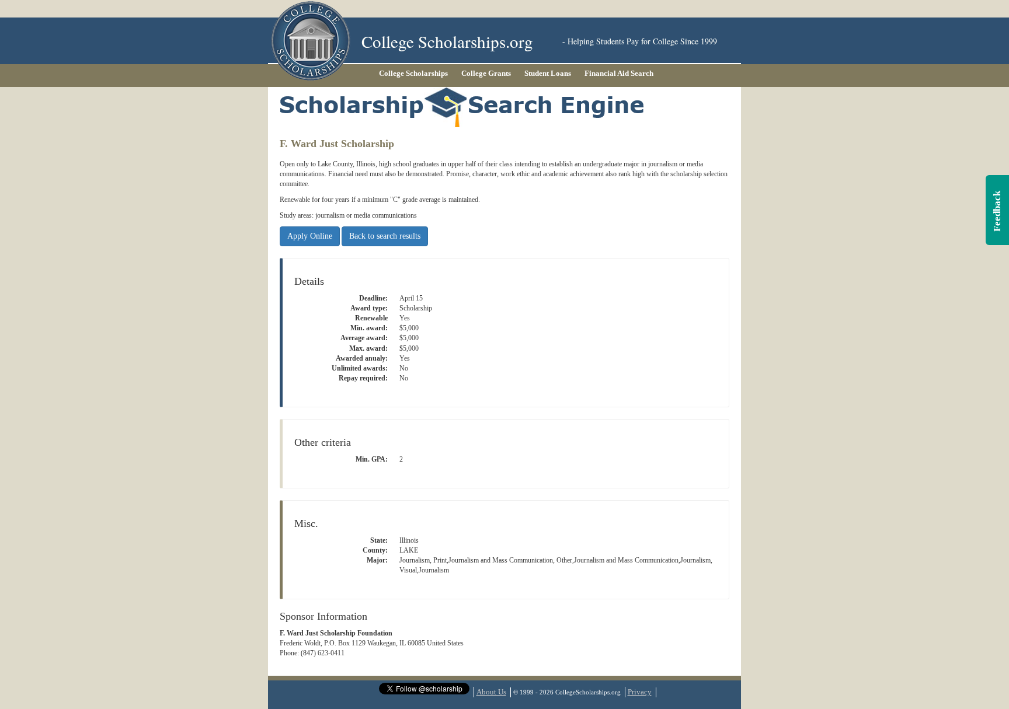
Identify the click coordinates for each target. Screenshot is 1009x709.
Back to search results (384, 236)
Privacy (640, 691)
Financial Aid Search (618, 73)
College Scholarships (413, 73)
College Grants (486, 73)
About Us (491, 691)
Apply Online (309, 236)
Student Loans (547, 73)
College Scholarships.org (447, 41)
